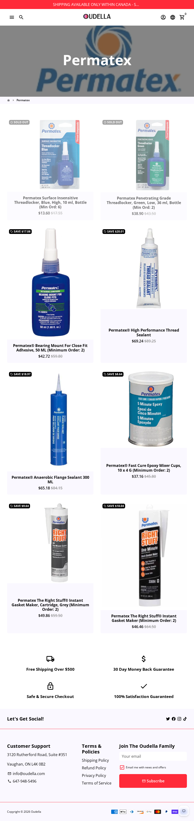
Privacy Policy (94, 775)
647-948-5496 (22, 781)
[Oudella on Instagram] (179, 718)
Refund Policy (94, 768)
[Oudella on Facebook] (174, 718)
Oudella (36, 812)
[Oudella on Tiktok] (185, 718)
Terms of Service (96, 783)
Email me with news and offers (146, 767)
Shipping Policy (95, 760)
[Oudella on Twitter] (168, 718)
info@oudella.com (26, 773)
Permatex (23, 100)
